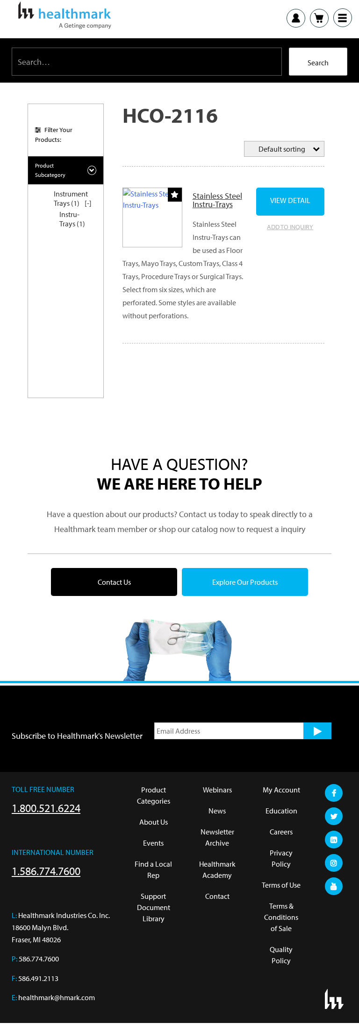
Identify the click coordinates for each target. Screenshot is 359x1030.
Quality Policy (281, 955)
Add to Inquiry (290, 227)
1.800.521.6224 (46, 808)
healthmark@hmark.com (56, 997)
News (217, 810)
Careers (281, 831)
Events (153, 843)
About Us (153, 822)
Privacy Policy (281, 858)
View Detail (290, 200)
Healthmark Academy (217, 869)
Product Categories (153, 795)
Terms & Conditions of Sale (281, 917)
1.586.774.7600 (46, 871)
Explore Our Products (245, 582)
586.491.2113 (38, 978)
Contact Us (114, 582)
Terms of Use (281, 885)
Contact (217, 896)
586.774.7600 (39, 958)
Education (281, 810)
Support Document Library (153, 907)
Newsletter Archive (217, 837)
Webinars (217, 789)
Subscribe (317, 730)
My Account (281, 789)
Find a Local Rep (153, 869)
